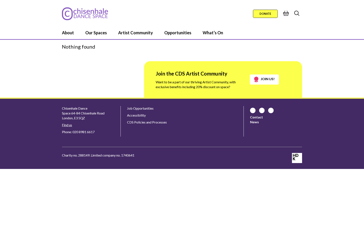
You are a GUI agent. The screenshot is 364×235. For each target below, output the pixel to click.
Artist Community (135, 32)
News (254, 122)
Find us (67, 125)
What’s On (213, 32)
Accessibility (136, 115)
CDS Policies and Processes (147, 122)
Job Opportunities (140, 108)
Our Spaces (96, 32)
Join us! (268, 79)
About (68, 32)
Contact (256, 117)
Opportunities (177, 32)
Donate (265, 13)
